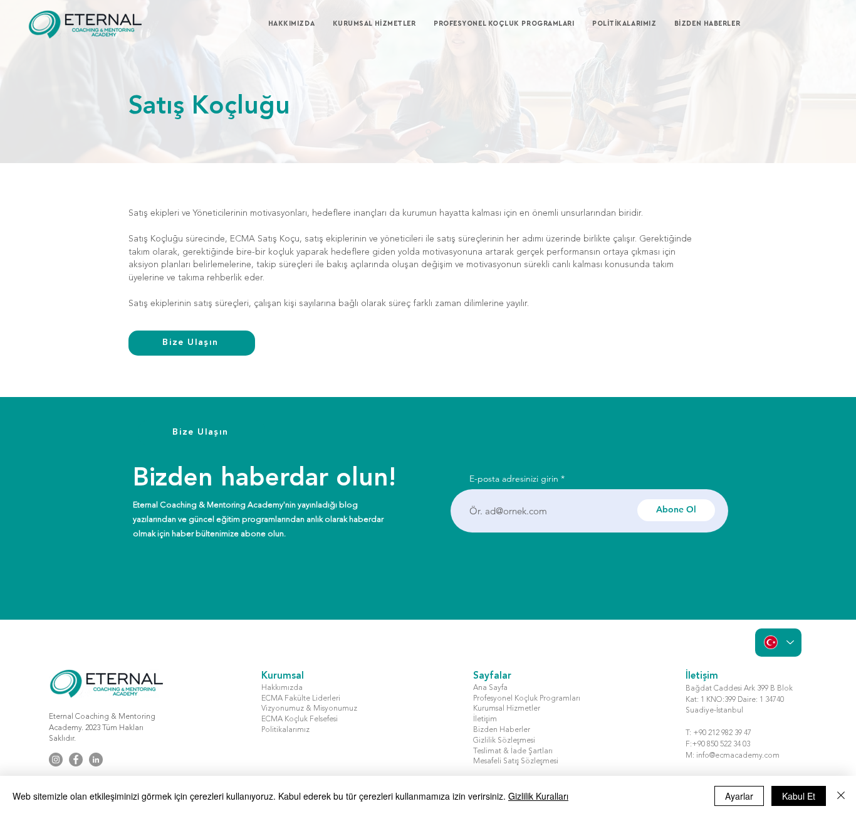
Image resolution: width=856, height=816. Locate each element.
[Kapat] (840, 796)
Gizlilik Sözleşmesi (504, 740)
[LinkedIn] (96, 759)
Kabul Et (798, 796)
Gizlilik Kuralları (538, 796)
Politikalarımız (285, 730)
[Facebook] (76, 759)
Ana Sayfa (490, 688)
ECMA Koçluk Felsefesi (299, 719)
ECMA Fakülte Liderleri (300, 698)
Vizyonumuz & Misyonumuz (309, 709)
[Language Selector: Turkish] (778, 642)
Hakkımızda (282, 688)
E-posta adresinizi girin (513, 478)
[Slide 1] (428, 132)
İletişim (485, 719)
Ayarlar (739, 796)
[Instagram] (56, 759)
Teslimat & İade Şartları (513, 751)
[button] (381, 23)
